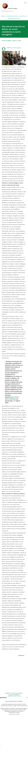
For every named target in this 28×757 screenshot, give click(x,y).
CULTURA (11, 694)
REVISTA (12, 16)
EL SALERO (20, 16)
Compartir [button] (21, 655)
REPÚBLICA (10, 18)
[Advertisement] (14, 676)
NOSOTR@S (25, 16)
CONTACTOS (17, 696)
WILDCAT (14, 18)
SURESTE (18, 18)
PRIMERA (3, 16)
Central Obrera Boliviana (12, 398)
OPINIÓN (15, 16)
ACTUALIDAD (7, 16)
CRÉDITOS (10, 696)
